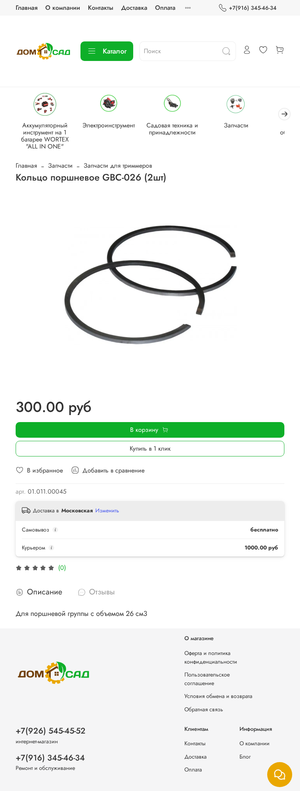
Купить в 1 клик (150, 448)
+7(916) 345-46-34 (253, 8)
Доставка (134, 7)
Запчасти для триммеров (118, 165)
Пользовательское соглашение (207, 679)
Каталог (115, 51)
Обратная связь (203, 709)
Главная (27, 7)
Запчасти (236, 125)
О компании (62, 7)
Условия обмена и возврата (218, 696)
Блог (245, 757)
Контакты (100, 7)
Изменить (107, 510)
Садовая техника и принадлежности (172, 129)
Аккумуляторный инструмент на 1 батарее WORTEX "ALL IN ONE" (45, 136)
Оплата (165, 7)
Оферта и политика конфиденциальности (210, 657)
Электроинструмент (108, 125)
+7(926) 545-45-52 (51, 731)
